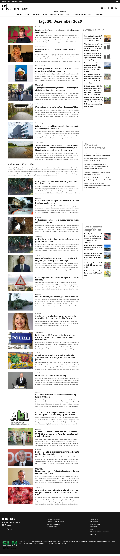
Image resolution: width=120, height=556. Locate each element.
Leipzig (43, 65)
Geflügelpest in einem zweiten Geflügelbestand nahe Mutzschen (56, 182)
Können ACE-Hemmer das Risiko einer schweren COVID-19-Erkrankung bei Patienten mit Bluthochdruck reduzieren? (57, 433)
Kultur (52, 14)
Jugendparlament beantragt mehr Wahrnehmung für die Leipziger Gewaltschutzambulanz (56, 89)
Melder (90, 14)
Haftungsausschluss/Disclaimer (99, 532)
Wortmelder (38, 179)
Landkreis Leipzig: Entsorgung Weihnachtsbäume (56, 296)
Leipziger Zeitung (6, 1)
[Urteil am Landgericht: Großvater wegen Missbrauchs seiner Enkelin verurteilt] (107, 38)
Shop (20, 1)
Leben (45, 14)
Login (117, 1)
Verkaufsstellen (52, 526)
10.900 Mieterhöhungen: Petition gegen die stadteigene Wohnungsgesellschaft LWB (97, 185)
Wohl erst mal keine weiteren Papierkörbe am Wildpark (57, 107)
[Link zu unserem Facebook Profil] (108, 8)
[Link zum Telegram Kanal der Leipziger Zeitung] (112, 8)
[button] (55, 14)
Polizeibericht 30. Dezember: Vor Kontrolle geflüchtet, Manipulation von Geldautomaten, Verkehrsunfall (55, 337)
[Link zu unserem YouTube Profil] (102, 8)
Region (41, 142)
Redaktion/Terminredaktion (55, 521)
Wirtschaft (36, 14)
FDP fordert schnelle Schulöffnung (50, 375)
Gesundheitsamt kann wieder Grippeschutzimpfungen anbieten (56, 395)
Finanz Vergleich (95, 524)
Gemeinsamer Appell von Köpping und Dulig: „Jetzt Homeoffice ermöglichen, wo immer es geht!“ (55, 357)
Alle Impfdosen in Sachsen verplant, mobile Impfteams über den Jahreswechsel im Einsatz (57, 317)
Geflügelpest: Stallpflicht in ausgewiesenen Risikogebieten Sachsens (57, 221)
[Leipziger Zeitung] (15, 8)
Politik (27, 14)
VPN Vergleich (94, 521)
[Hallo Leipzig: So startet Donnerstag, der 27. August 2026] (107, 273)
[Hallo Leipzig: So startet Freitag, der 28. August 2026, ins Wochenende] (107, 248)
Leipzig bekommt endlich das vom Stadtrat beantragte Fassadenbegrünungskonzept (57, 127)
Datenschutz (93, 534)
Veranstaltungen (79, 14)
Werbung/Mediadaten (53, 524)
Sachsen (41, 27)
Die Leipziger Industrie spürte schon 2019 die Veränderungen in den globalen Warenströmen (57, 69)
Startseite (19, 14)
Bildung (60, 14)
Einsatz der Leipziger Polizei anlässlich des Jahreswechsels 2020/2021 (57, 472)
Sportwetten (94, 526)
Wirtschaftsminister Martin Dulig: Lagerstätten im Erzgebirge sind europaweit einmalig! (57, 259)
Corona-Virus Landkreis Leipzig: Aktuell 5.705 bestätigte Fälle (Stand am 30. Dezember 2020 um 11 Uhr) (57, 492)
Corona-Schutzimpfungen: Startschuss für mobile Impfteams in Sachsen (57, 201)
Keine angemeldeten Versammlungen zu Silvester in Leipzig (57, 278)
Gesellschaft (42, 46)
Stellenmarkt (15, 1)
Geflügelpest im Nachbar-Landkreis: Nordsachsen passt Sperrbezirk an (57, 240)
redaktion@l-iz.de (26, 175)
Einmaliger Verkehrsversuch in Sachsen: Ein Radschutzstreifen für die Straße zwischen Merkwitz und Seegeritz (96, 166)
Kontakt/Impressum (53, 519)
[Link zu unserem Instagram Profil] (105, 8)
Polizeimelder (39, 332)
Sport (68, 14)
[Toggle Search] (116, 8)
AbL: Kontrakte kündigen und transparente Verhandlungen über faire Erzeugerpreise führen (56, 413)
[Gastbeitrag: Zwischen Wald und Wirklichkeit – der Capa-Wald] (107, 265)
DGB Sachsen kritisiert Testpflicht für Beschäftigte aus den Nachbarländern (57, 453)
